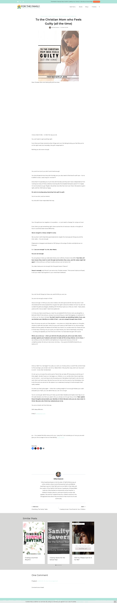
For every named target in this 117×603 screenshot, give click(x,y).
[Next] (92, 542)
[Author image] (50, 28)
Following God (57, 16)
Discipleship (44, 16)
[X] (21, 2)
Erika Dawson (56, 27)
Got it (86, 601)
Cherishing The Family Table (40, 508)
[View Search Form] (99, 7)
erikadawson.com (40, 413)
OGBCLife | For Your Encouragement (47, 581)
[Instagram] (23, 2)
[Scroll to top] (114, 598)
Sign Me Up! (96, 1)
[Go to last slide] (25, 542)
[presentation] (34, 538)
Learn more (80, 601)
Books (80, 6)
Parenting (73, 16)
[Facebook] (18, 2)
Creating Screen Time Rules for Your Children (72, 508)
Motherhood (66, 16)
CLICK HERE (60, 437)
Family (50, 16)
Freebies (94, 6)
